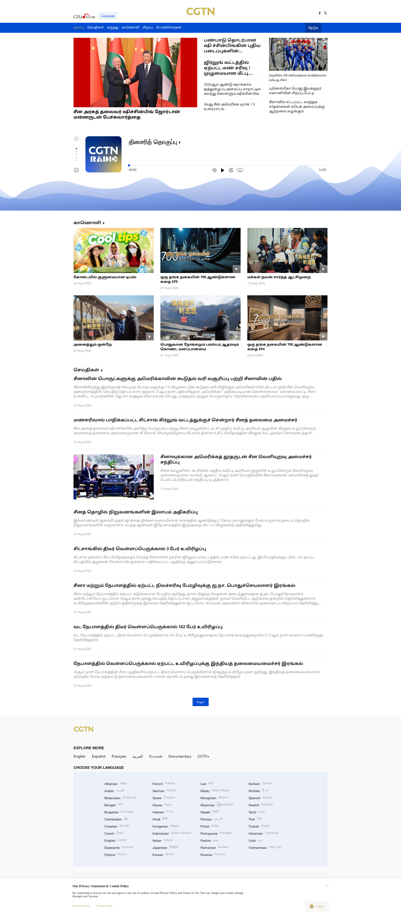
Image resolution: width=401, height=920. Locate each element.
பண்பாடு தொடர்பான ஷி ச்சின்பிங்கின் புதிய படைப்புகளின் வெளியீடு (232, 46)
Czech (113, 833)
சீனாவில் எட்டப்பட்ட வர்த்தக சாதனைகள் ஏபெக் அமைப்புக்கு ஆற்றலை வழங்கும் (297, 107)
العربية (137, 756)
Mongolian (214, 798)
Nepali (209, 812)
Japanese (165, 847)
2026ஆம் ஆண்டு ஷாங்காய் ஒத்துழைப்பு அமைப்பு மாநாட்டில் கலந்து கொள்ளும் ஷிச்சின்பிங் (232, 89)
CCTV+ (204, 756)
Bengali (113, 805)
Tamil (257, 812)
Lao (207, 784)
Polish (209, 826)
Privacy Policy (81, 905)
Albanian (115, 784)
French (163, 784)
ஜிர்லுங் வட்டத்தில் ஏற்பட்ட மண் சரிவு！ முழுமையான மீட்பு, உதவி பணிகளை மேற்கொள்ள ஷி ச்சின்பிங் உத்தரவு (228, 68)
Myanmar (216, 805)
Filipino (115, 855)
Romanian (214, 847)
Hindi (160, 819)
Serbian (260, 784)
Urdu (256, 840)
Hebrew (163, 812)
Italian (162, 840)
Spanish (260, 798)
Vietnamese (265, 847)
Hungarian (165, 826)
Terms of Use (104, 905)
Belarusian (120, 798)
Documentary (180, 756)
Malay (215, 791)
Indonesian (171, 833)
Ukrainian (264, 833)
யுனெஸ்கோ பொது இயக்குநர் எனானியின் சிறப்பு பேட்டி (295, 91)
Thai (255, 819)
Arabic (114, 791)
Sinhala (259, 791)
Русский (155, 756)
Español (98, 756)
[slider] (129, 165)
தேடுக (313, 28)
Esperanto (118, 847)
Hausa (161, 805)
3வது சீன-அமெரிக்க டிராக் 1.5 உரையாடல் (229, 106)
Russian (212, 855)
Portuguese (215, 833)
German (164, 791)
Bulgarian (119, 812)
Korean (163, 855)
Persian (211, 819)
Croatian (116, 826)
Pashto (209, 840)
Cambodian (116, 819)
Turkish (259, 826)
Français (119, 756)
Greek (163, 798)
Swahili (261, 805)
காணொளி (87, 223)
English (80, 756)
